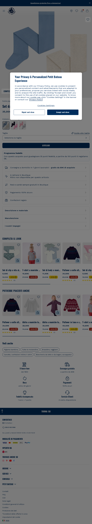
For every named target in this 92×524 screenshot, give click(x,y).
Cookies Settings (46, 105)
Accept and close (62, 112)
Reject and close (28, 112)
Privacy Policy (36, 99)
